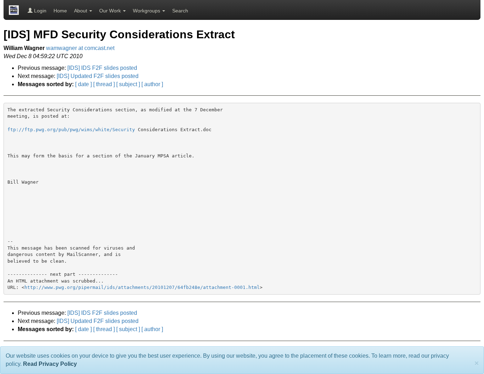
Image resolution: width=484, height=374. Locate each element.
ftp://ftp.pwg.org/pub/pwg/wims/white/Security (71, 129)
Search (180, 10)
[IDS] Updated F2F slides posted (98, 76)
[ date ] (83, 84)
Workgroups (147, 10)
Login (39, 10)
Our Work (110, 10)
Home (60, 10)
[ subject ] (128, 84)
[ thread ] (104, 84)
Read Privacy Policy (50, 364)
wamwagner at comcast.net (80, 48)
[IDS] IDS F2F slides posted (102, 68)
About (81, 10)
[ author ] (152, 84)
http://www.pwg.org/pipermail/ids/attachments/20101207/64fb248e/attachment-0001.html (142, 287)
